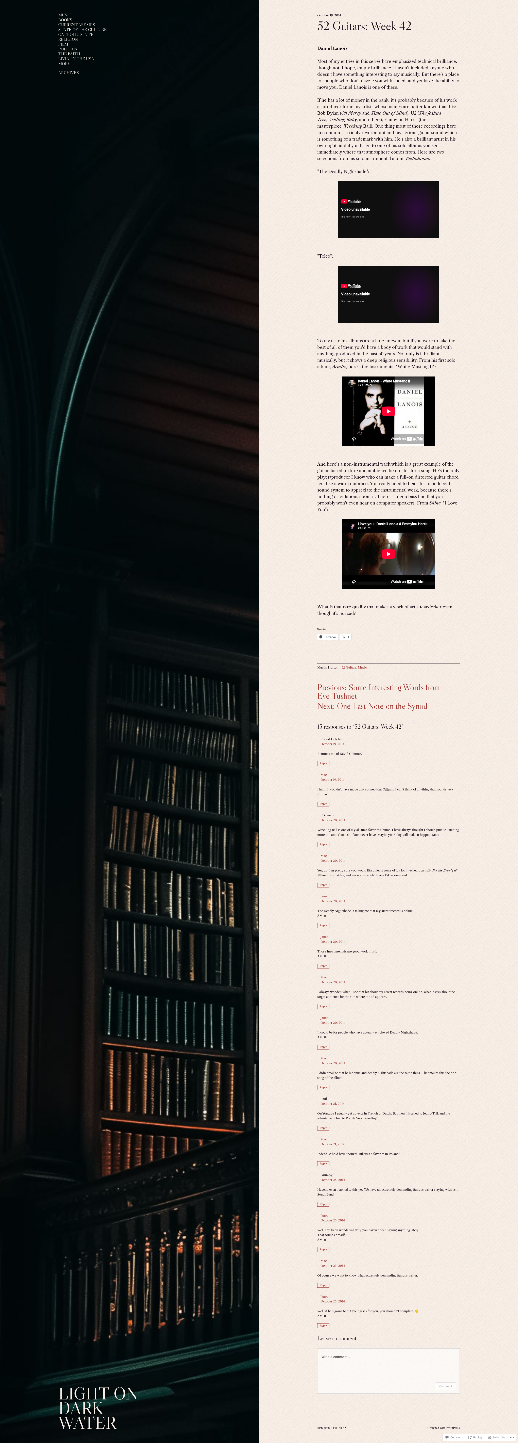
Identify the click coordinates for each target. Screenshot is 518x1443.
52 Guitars (349, 667)
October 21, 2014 (333, 1104)
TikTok (337, 1427)
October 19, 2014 (332, 744)
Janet (324, 896)
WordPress (453, 1427)
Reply (323, 763)
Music (362, 667)
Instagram (323, 1427)
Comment (445, 1386)
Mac (324, 775)
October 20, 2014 (333, 820)
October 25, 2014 (333, 1180)
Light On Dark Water (98, 1408)
